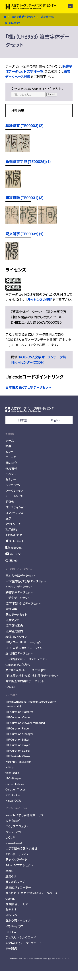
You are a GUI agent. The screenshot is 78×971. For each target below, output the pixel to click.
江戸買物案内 (14, 625)
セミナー (10, 479)
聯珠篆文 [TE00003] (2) (24, 125)
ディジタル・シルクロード (20, 937)
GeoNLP (10, 898)
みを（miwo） (13, 820)
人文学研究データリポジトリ (23, 943)
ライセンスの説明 (40, 300)
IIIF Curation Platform (19, 711)
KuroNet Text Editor (18, 761)
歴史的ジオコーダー (18, 887)
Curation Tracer (15, 789)
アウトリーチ (13, 524)
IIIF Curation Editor (17, 739)
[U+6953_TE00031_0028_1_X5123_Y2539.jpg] (47, 223)
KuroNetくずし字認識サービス (24, 815)
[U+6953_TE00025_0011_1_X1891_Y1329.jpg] (13, 186)
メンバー (10, 451)
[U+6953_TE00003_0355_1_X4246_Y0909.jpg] (11, 151)
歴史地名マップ (15, 881)
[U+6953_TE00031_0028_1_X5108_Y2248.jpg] (28, 223)
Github (13, 560)
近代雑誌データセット (18, 653)
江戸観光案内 (14, 631)
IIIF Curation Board (17, 750)
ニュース (10, 457)
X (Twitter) (16, 541)
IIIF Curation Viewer (18, 717)
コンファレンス (14, 512)
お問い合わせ (13, 535)
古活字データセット (17, 597)
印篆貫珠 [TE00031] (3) (24, 197)
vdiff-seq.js (12, 772)
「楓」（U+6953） (12, 23)
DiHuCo (10, 932)
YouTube (15, 554)
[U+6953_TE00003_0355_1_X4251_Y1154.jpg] (23, 151)
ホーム (9, 440)
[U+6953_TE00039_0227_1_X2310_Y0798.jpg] (12, 259)
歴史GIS (10, 876)
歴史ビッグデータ (16, 859)
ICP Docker (12, 795)
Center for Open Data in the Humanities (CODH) (29, 959)
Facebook (15, 547)
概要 (8, 446)
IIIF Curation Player (17, 745)
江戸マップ (12, 620)
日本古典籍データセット (20, 575)
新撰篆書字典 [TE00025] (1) (28, 161)
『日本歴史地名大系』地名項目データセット (32, 675)
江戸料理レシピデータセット (22, 603)
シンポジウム (13, 485)
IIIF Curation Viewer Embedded (25, 722)
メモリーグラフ (14, 926)
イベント (10, 474)
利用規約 (11, 529)
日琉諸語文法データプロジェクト (26, 659)
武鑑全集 (11, 609)
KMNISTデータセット (18, 586)
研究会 (9, 501)
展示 (8, 518)
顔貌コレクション (15, 636)
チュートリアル (14, 496)
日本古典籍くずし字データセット (28, 387)
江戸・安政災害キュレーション (23, 648)
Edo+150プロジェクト (19, 865)
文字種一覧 (47, 16)
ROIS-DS (54, 959)
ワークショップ (14, 490)
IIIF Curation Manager (19, 733)
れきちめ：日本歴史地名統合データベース (31, 893)
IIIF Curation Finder (17, 728)
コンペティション (15, 507)
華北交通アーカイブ (17, 920)
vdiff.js (9, 767)
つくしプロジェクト (16, 826)
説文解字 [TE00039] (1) (24, 234)
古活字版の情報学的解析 (21, 848)
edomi (9, 870)
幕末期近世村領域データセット (24, 681)
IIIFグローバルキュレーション (23, 642)
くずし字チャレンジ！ (17, 854)
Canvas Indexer (14, 784)
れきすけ (10, 909)
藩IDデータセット (16, 614)
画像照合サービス (16, 904)
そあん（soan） (13, 843)
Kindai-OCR (13, 800)
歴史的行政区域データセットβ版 (25, 670)
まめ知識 (11, 948)
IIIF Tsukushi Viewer (18, 756)
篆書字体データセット (23, 16)
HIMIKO (11, 915)
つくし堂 (10, 837)
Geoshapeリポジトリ (17, 664)
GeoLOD (11, 686)
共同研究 (11, 463)
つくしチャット (13, 832)
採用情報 (11, 468)
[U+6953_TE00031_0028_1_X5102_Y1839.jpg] (12, 223)
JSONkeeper (13, 778)
